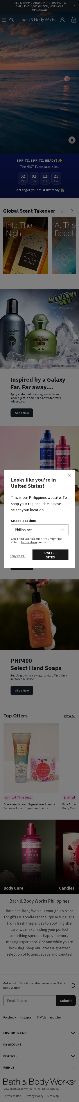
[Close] (69, 475)
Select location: (23, 520)
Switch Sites (50, 554)
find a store (29, 542)
